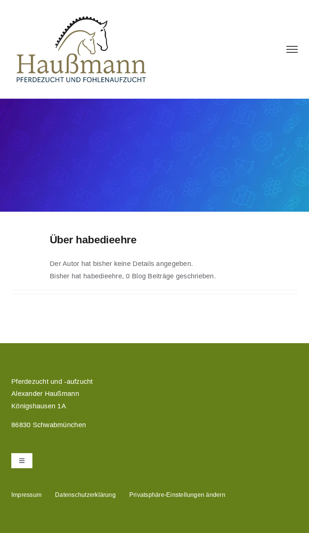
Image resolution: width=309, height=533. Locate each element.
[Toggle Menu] (292, 49)
